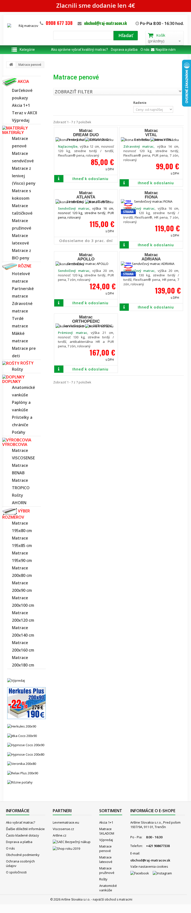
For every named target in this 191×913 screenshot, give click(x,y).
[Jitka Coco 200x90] (22, 735)
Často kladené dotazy (22, 835)
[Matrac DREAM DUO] (85, 139)
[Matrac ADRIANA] (151, 263)
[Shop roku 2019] (72, 849)
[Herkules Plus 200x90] (26, 703)
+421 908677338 (158, 846)
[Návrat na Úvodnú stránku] (11, 65)
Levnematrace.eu (66, 822)
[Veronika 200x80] (21, 763)
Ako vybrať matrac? (20, 822)
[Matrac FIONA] (151, 201)
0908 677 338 (59, 23)
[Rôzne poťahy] (20, 782)
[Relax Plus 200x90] (22, 772)
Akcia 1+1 (106, 822)
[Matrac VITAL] (151, 139)
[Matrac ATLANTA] (85, 201)
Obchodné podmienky (23, 854)
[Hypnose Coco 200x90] (25, 744)
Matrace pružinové (106, 870)
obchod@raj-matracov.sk (105, 23)
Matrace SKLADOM (106, 831)
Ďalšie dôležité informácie (25, 829)
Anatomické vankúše (108, 887)
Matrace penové (105, 848)
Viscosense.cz (63, 829)
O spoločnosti (16, 872)
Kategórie (27, 50)
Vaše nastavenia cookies (149, 866)
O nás (145, 50)
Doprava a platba (124, 50)
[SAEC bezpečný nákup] (72, 843)
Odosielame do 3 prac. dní (86, 240)
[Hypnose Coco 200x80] (25, 754)
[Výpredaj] (16, 680)
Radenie (139, 102)
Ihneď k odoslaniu (90, 178)
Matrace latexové (105, 859)
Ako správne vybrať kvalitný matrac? (79, 50)
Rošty (103, 879)
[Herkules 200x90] (21, 726)
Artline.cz (59, 835)
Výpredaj (106, 840)
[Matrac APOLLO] (85, 263)
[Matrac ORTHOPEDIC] (85, 325)
